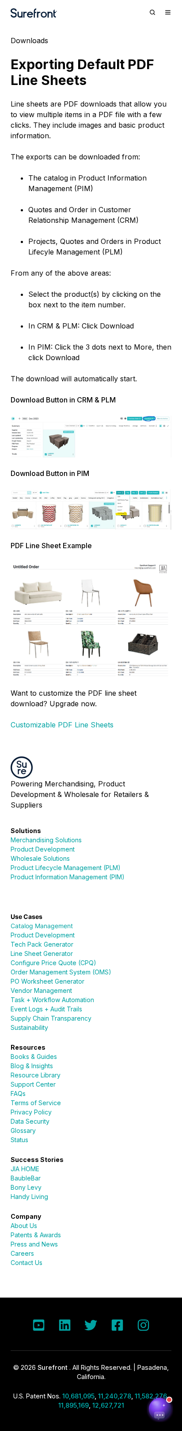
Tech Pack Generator (42, 944)
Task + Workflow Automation (52, 999)
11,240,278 (114, 1396)
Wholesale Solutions (40, 858)
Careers (22, 1253)
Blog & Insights (32, 1066)
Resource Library (36, 1075)
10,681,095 (78, 1396)
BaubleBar (26, 1178)
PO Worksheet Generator (47, 981)
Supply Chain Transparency (51, 1018)
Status (19, 1139)
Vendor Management (41, 990)
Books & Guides (34, 1056)
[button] (152, 12)
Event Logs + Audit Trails (46, 1009)
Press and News (34, 1244)
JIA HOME (25, 1169)
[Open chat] (160, 1409)
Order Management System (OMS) (61, 972)
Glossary (23, 1130)
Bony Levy (26, 1187)
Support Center (33, 1084)
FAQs (18, 1093)
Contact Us (26, 1262)
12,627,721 (108, 1405)
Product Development (43, 849)
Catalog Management (42, 925)
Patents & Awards (36, 1235)
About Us (24, 1225)
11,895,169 (73, 1405)
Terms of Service (36, 1102)
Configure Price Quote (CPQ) (53, 962)
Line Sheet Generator (42, 953)
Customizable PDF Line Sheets (62, 724)
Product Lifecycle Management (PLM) (66, 867)
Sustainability (29, 1027)
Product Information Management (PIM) (68, 877)
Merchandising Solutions (46, 840)
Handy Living (29, 1196)
